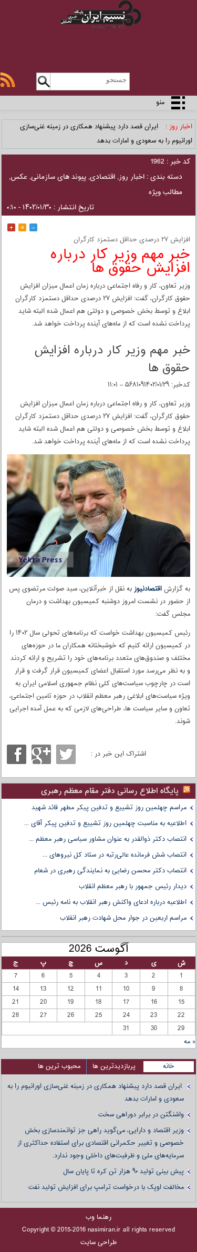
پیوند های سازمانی (58, 177)
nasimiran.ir (104, 1230)
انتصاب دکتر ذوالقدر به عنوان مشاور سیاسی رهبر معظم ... (107, 839)
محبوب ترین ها (59, 1066)
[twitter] (66, 754)
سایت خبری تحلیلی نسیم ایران (98, 27)
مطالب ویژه (165, 192)
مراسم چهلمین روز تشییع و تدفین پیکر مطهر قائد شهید (109, 807)
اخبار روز (131, 177)
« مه (189, 1041)
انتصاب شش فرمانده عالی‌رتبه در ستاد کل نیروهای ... (114, 855)
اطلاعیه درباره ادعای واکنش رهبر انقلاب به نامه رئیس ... (111, 902)
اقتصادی (102, 177)
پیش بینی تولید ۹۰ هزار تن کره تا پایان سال (123, 1171)
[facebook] (16, 754)
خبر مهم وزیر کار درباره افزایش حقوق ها (120, 261)
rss (7, 79)
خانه (168, 1066)
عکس (19, 177)
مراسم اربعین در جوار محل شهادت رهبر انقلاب (123, 918)
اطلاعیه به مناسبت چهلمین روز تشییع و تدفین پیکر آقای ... (105, 823)
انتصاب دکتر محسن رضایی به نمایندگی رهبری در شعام (110, 871)
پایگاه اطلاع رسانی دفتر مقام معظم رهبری (110, 791)
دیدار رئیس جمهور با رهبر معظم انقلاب (132, 886)
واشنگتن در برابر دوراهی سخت (141, 1115)
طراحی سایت (98, 1242)
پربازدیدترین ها (114, 1066)
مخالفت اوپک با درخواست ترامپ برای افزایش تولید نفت (106, 1187)
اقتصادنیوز (148, 589)
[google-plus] (41, 754)
